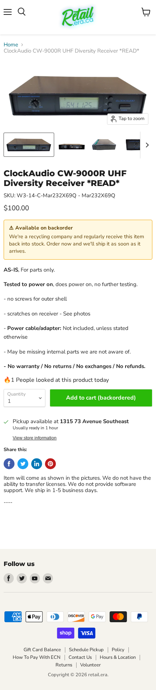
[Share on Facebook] (9, 463)
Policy (118, 649)
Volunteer (90, 665)
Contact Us (80, 657)
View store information (35, 438)
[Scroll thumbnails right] (146, 145)
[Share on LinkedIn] (36, 463)
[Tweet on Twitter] (22, 463)
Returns (64, 665)
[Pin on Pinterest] (50, 463)
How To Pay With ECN (37, 657)
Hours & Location (118, 657)
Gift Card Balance (42, 649)
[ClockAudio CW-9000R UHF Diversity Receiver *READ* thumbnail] (29, 144)
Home (11, 45)
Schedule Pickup (86, 649)
